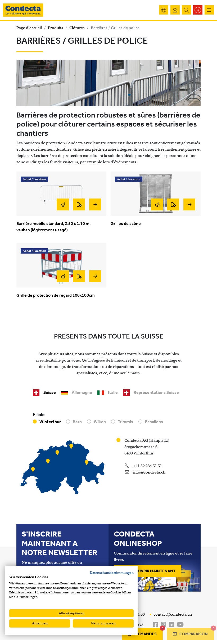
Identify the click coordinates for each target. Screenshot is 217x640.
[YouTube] (180, 624)
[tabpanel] (108, 455)
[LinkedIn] (171, 624)
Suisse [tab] (49, 392)
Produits (55, 27)
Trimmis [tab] (125, 421)
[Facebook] (156, 624)
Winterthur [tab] (50, 421)
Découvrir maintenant (150, 571)
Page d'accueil (29, 27)
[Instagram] (164, 624)
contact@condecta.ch (172, 614)
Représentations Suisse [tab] (156, 392)
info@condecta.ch (148, 472)
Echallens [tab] (154, 421)
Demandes (149, 632)
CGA (139, 625)
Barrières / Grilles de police (115, 27)
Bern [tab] (77, 421)
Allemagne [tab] (82, 392)
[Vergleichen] (63, 204)
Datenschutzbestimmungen (112, 572)
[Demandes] (79, 204)
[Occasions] (197, 10)
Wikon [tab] (100, 421)
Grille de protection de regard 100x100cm (55, 295)
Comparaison (196, 632)
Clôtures (77, 27)
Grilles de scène (126, 223)
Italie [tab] (113, 392)
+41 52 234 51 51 (147, 465)
